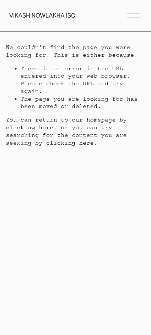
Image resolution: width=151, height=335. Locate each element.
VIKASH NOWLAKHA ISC (42, 15)
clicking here (30, 127)
